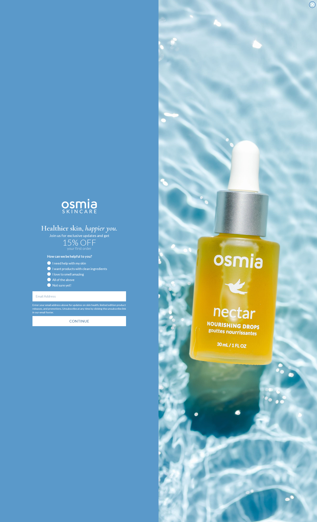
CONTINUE (79, 321)
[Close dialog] (312, 4)
